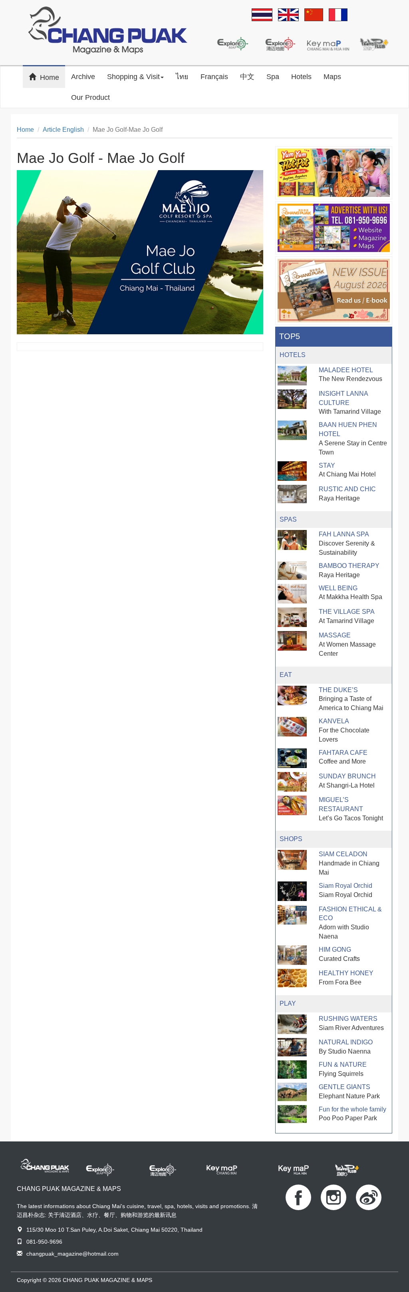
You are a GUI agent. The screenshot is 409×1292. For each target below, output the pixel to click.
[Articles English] (288, 15)
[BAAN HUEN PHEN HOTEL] (292, 430)
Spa (272, 77)
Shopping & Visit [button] (133, 77)
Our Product (90, 97)
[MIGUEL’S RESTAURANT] (292, 805)
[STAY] (292, 471)
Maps (332, 77)
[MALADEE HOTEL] (292, 375)
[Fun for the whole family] (292, 1114)
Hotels (301, 77)
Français (214, 77)
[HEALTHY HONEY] (292, 978)
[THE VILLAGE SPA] (292, 617)
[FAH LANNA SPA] (292, 540)
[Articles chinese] (313, 15)
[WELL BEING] (292, 593)
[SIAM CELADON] (292, 859)
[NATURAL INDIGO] (292, 1047)
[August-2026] (333, 290)
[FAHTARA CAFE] (292, 758)
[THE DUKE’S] (292, 695)
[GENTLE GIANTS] (292, 1092)
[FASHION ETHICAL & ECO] (292, 915)
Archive (83, 77)
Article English (63, 129)
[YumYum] (333, 172)
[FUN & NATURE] (292, 1069)
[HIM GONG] (292, 955)
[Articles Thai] (262, 15)
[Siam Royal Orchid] (292, 891)
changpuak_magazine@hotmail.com (72, 1253)
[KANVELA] (292, 726)
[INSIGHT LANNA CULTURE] (292, 399)
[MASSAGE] (292, 641)
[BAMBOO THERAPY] (292, 571)
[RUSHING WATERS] (292, 1024)
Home (52, 76)
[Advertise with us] (333, 227)
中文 (247, 77)
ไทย (182, 77)
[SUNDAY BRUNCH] (292, 782)
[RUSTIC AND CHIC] (292, 494)
